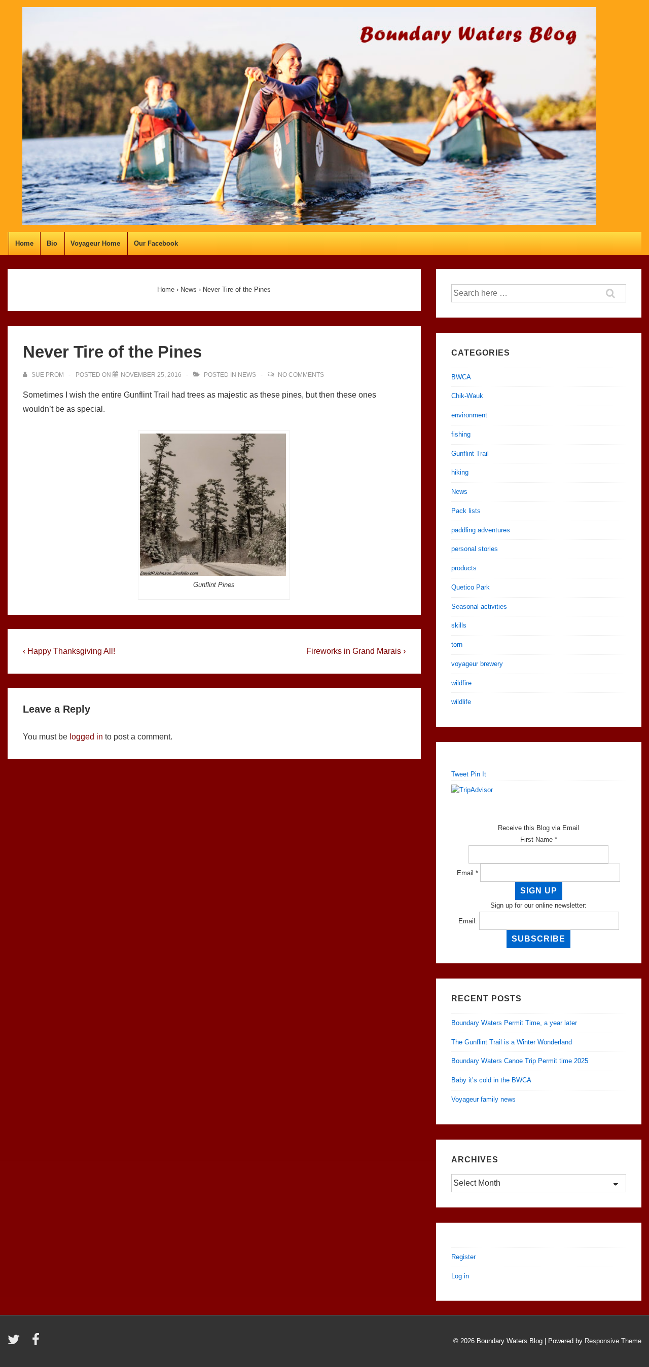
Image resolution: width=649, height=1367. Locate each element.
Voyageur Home (95, 243)
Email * (467, 873)
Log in (460, 1276)
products (464, 568)
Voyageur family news (483, 1099)
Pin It (478, 774)
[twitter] (16, 1343)
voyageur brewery (477, 664)
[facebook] (37, 1343)
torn (456, 644)
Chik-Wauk (467, 396)
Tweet (459, 774)
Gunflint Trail (470, 453)
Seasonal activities (479, 606)
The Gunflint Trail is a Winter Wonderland (511, 1042)
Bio (52, 243)
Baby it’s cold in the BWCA (491, 1080)
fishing (461, 434)
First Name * (538, 839)
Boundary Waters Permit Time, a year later (514, 1023)
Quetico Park (470, 587)
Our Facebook (156, 243)
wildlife (461, 702)
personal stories (474, 549)
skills (458, 625)
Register (463, 1257)
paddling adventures (480, 530)
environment (469, 415)
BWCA (461, 377)
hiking (459, 472)
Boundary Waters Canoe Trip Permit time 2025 (519, 1061)
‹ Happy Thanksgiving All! (69, 651)
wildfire (461, 683)
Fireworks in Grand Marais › (356, 651)
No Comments (301, 374)
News (247, 374)
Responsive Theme (613, 1341)
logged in (86, 736)
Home (24, 243)
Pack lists (466, 511)
